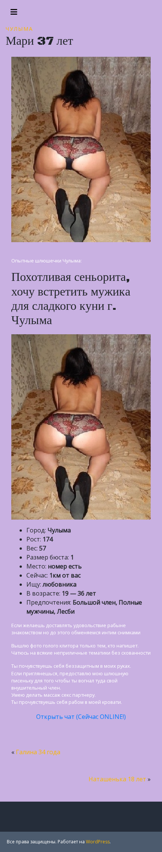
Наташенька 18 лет (117, 779)
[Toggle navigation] (14, 12)
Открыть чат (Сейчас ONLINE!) (81, 717)
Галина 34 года (38, 752)
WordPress (98, 841)
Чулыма (19, 28)
